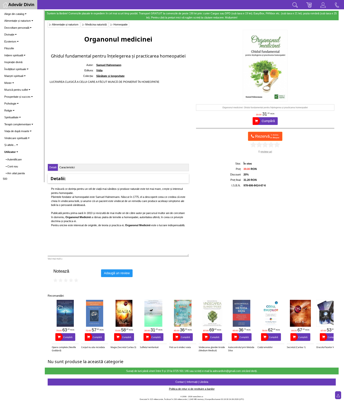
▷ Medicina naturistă (94, 24)
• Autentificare (14, 159)
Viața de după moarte (17, 131)
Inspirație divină (13, 62)
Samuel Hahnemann (108, 64)
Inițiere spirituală (14, 55)
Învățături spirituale (15, 69)
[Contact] (337, 4)
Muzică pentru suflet (16, 89)
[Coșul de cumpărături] (309, 4)
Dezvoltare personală (17, 27)
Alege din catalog (14, 13)
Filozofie (9, 48)
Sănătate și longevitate (110, 75)
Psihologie (10, 103)
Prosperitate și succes (17, 96)
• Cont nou (12, 166)
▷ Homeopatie (119, 24)
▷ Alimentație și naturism (63, 24)
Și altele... (10, 144)
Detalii (52, 167)
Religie (8, 110)
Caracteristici (67, 167)
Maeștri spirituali (14, 75)
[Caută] (295, 4)
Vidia (99, 70)
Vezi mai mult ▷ (55, 259)
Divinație (9, 34)
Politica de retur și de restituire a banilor (192, 388)
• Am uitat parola (15, 173)
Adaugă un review (117, 273)
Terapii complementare (18, 124)
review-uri (266, 151)
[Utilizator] (323, 4)
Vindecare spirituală (16, 138)
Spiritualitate (11, 117)
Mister (8, 82)
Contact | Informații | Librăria (191, 381)
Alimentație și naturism (18, 20)
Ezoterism (10, 41)
